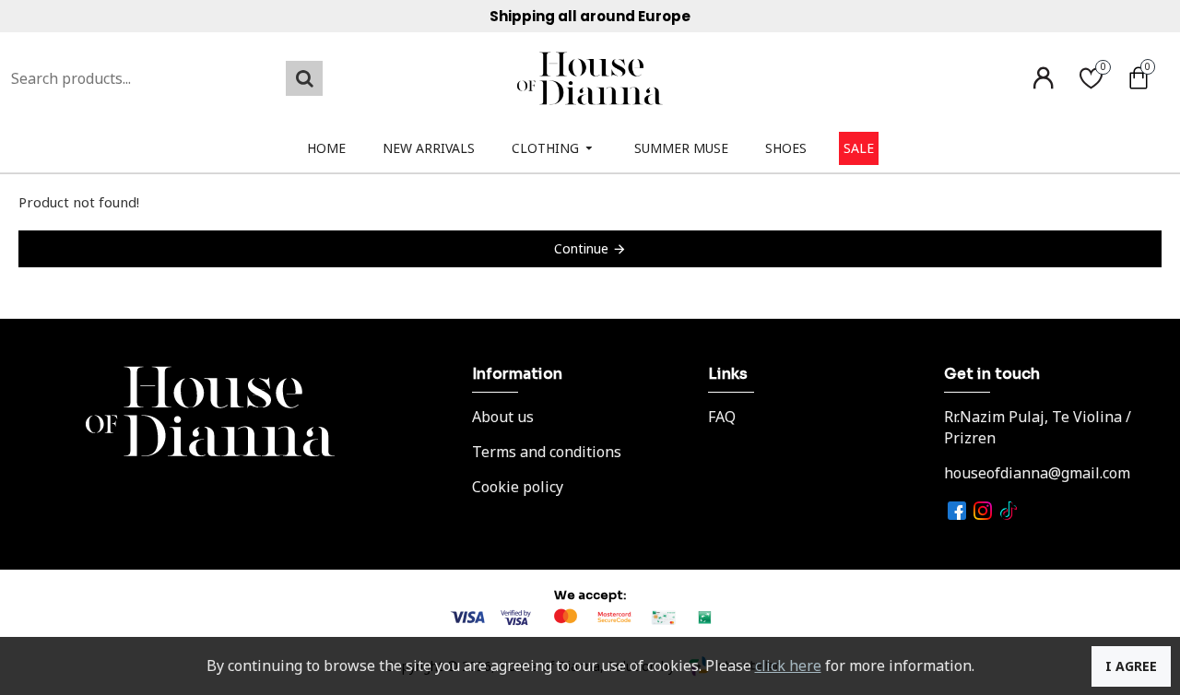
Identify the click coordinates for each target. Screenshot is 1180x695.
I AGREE (1131, 666)
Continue (581, 248)
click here (788, 665)
